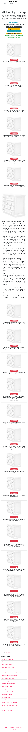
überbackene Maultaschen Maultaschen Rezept (12, 672)
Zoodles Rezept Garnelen (7, 659)
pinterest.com (9, 652)
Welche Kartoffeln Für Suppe (8, 667)
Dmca (6, 727)
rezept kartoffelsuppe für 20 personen (14, 35)
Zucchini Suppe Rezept (7, 686)
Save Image (13, 59)
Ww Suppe (4, 689)
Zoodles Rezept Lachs (7, 670)
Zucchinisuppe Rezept (7, 664)
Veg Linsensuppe (6, 681)
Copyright (14, 729)
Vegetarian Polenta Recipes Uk (9, 691)
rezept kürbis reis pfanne (14, 29)
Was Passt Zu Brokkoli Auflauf (8, 683)
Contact (12, 727)
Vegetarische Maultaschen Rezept (9, 675)
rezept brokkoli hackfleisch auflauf (14, 26)
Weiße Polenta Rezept (7, 694)
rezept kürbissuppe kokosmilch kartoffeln (14, 24)
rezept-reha (13, 1)
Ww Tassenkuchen (6, 697)
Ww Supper (4, 662)
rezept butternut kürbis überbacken (14, 33)
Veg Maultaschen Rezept (7, 708)
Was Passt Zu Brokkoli (7, 710)
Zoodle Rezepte (5, 700)
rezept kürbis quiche (14, 22)
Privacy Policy (19, 727)
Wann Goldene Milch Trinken (8, 678)
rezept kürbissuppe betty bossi (14, 31)
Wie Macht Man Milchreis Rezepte (9, 705)
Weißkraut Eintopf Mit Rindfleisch (9, 702)
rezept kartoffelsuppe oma (14, 37)
